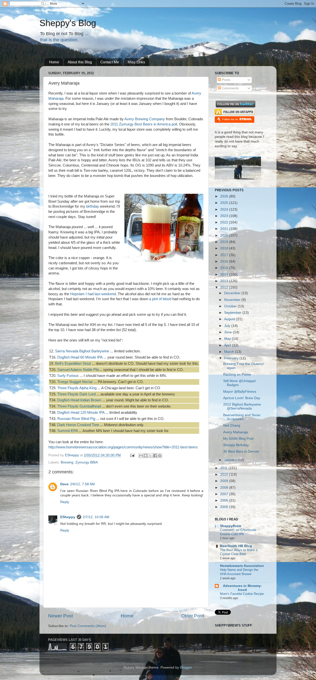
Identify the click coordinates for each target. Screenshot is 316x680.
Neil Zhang (231, 425)
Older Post (192, 615)
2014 (224, 274)
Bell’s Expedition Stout (73, 363)
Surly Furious (68, 376)
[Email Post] (132, 455)
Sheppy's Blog (68, 23)
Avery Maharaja (235, 432)
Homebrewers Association (242, 566)
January (231, 460)
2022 (224, 222)
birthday (92, 206)
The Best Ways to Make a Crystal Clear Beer (238, 552)
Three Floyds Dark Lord (76, 394)
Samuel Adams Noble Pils (78, 370)
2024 (224, 209)
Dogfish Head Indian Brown (79, 400)
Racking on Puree (237, 374)
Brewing (67, 462)
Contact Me (109, 62)
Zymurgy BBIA (86, 462)
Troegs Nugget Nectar (75, 382)
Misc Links (136, 62)
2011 (224, 468)
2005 (224, 507)
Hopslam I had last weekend (93, 294)
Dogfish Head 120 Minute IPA (80, 412)
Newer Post (60, 615)
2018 (224, 248)
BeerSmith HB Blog (236, 546)
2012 (224, 287)
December (232, 293)
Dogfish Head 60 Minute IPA (79, 357)
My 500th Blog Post (238, 438)
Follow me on (230, 119)
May (228, 338)
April (228, 345)
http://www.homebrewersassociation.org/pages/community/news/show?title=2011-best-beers (123, 447)
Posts (225, 80)
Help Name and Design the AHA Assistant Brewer (239, 572)
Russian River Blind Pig (76, 419)
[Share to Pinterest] (159, 455)
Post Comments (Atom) (88, 626)
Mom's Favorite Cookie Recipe (242, 594)
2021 (224, 229)
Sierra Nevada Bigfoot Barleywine (82, 351)
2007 (224, 494)
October (231, 306)
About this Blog (80, 62)
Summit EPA (67, 431)
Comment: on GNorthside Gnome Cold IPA (238, 532)
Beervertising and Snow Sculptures (241, 417)
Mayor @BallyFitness (239, 391)
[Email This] (140, 455)
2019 (224, 242)
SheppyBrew (230, 526)
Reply (64, 502)
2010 (224, 474)
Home (54, 62)
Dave (64, 484)
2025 (224, 203)
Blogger (186, 667)
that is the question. (59, 39)
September (233, 313)
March (229, 352)
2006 (224, 500)
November (232, 300)
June (228, 332)
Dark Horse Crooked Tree (78, 425)
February (231, 358)
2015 (224, 268)
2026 (224, 196)
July (227, 326)
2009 (224, 481)
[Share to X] (150, 455)
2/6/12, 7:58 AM (82, 484)
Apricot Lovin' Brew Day (241, 398)
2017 (224, 255)
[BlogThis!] (145, 455)
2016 (224, 261)
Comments (230, 88)
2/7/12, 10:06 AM (96, 517)
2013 (224, 281)
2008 (224, 487)
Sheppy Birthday (236, 445)
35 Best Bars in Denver (241, 451)
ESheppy (67, 517)
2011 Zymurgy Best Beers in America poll (143, 124)
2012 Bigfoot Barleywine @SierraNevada (242, 406)
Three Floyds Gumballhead (79, 406)
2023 (224, 216)
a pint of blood (160, 299)
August (230, 319)
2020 (224, 235)
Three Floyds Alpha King (77, 388)
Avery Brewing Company (144, 119)
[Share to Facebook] (155, 455)
